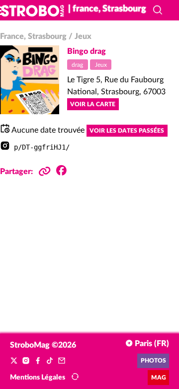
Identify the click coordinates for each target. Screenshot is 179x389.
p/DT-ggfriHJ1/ (42, 147)
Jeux (101, 65)
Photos (153, 361)
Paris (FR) (151, 344)
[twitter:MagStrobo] (14, 361)
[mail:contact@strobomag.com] (62, 361)
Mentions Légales (37, 377)
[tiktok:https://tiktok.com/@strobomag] (50, 361)
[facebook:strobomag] (38, 361)
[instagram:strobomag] (26, 361)
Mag (158, 378)
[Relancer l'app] (75, 377)
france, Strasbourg (33, 36)
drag (77, 65)
